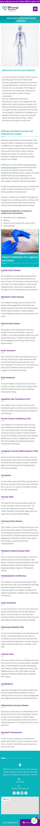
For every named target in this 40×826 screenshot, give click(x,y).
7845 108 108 (20, 782)
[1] (34, 822)
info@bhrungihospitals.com (20, 788)
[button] (35, 9)
